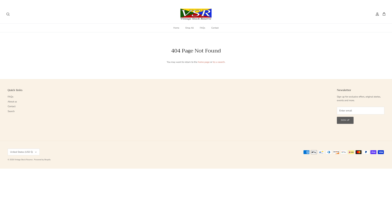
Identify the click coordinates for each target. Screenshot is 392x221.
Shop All (189, 27)
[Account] (376, 14)
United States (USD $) (374, 2)
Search (11, 111)
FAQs (202, 27)
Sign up (345, 120)
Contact (215, 27)
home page (204, 62)
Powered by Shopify (42, 159)
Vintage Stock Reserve (23, 159)
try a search (219, 62)
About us (12, 101)
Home (176, 27)
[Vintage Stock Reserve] (196, 14)
